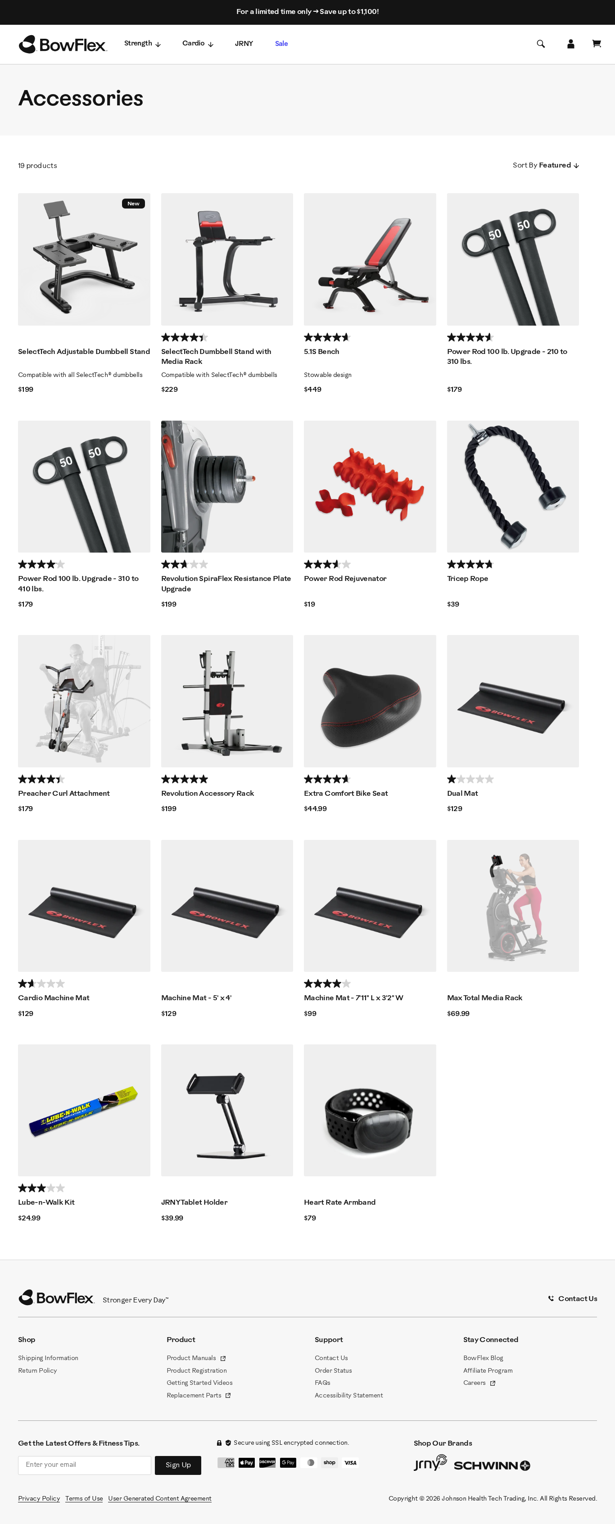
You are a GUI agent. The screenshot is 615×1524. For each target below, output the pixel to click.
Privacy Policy (39, 1499)
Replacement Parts (199, 1396)
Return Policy (37, 1371)
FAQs (322, 1383)
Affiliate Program (487, 1371)
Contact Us (331, 1358)
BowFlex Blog (483, 1358)
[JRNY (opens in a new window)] (430, 1464)
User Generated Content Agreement (159, 1499)
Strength (138, 44)
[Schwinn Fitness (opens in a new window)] (493, 1467)
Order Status (333, 1371)
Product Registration (197, 1371)
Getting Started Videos (200, 1383)
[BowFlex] (63, 44)
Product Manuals (196, 1359)
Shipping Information (48, 1358)
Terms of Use (84, 1499)
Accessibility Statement (349, 1395)
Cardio (193, 44)
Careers (480, 1384)
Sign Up (178, 1465)
